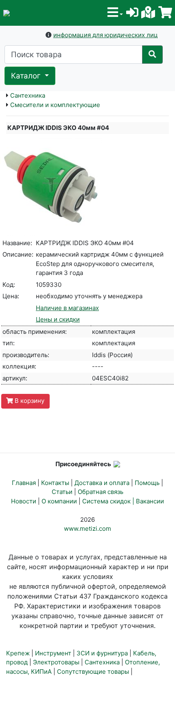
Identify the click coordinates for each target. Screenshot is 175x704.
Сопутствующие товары (93, 671)
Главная (24, 483)
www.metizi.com (87, 528)
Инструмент (53, 653)
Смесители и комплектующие (55, 105)
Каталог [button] (27, 75)
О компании (59, 501)
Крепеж (18, 653)
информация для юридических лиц (105, 35)
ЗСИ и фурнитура (102, 653)
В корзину (28, 401)
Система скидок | (109, 501)
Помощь (147, 483)
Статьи (62, 492)
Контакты (55, 483)
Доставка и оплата (101, 483)
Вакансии (150, 501)
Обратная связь (100, 492)
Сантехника (27, 95)
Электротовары (56, 662)
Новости (23, 501)
